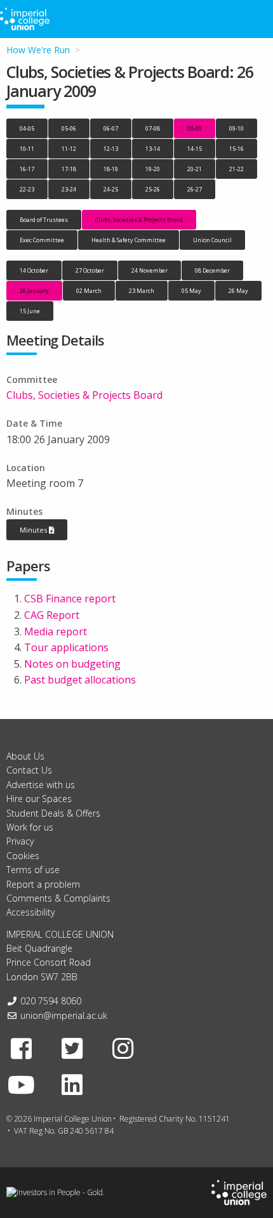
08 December (212, 270)
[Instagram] (123, 1048)
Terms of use (33, 870)
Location (25, 468)
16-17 (27, 169)
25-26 (152, 189)
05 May (191, 291)
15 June (30, 311)
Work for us (29, 827)
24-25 (110, 189)
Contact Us (29, 770)
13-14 (152, 149)
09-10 (236, 128)
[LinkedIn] (72, 1084)
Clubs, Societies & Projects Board (139, 220)
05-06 (69, 128)
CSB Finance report (70, 599)
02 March (89, 291)
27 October (90, 270)
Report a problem (43, 884)
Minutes (24, 511)
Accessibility (30, 912)
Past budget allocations (80, 680)
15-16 (236, 149)
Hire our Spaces (39, 799)
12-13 (110, 149)
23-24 (69, 189)
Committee (31, 379)
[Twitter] (72, 1048)
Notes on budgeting (72, 664)
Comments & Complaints (58, 898)
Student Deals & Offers (53, 813)
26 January (34, 291)
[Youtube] (21, 1084)
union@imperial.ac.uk (63, 1015)
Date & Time (34, 423)
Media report (55, 631)
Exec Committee (42, 240)
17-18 (69, 169)
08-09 (194, 128)
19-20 (152, 169)
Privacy (20, 841)
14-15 (194, 149)
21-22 (236, 169)
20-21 (194, 169)
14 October (34, 270)
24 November (149, 270)
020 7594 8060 (50, 1001)
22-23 (27, 189)
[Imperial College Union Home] (239, 1192)
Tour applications (66, 647)
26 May (238, 291)
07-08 (152, 128)
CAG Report (51, 615)
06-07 (110, 128)
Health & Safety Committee (128, 240)
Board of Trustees (44, 220)
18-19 (110, 169)
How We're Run (38, 50)
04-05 (27, 128)
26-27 (194, 189)
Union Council (212, 240)
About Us (25, 756)
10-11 (27, 149)
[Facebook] (21, 1048)
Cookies (22, 856)
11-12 (69, 149)
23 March (141, 291)
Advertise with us (40, 785)
